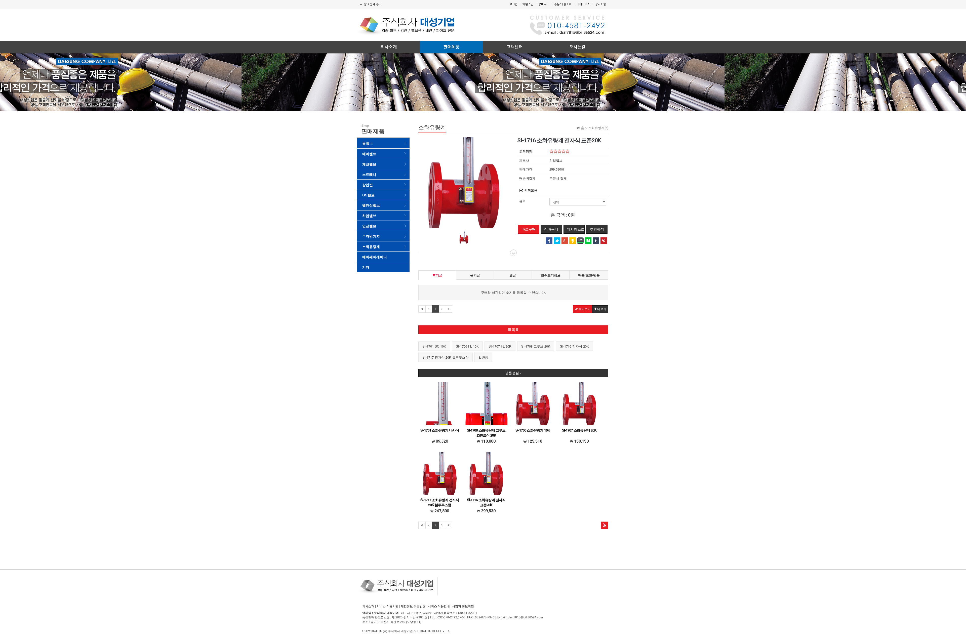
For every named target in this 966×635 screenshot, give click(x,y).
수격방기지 (371, 236)
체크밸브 (369, 163)
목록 (515, 330)
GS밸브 (368, 194)
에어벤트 (369, 153)
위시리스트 (575, 229)
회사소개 (389, 47)
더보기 (601, 309)
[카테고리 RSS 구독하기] (604, 525)
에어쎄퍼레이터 (374, 256)
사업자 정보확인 (463, 606)
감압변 (367, 184)
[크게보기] (464, 182)
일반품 (483, 357)
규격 (522, 201)
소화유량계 (371, 246)
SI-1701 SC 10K (434, 346)
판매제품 (452, 47)
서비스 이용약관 (387, 606)
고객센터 (514, 47)
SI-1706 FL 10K (467, 346)
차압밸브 (369, 215)
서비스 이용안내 (439, 606)
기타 (365, 267)
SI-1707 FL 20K (500, 346)
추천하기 (597, 229)
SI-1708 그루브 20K (535, 346)
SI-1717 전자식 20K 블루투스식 (445, 357)
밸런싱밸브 (371, 205)
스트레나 (369, 174)
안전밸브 (369, 225)
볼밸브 (367, 143)
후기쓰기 (584, 309)
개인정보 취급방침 (413, 606)
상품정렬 (512, 373)
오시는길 (577, 47)
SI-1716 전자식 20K (574, 346)
